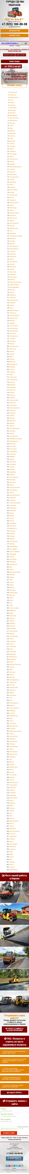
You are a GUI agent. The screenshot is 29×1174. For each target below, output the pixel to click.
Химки (11, 156)
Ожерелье (12, 497)
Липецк (11, 667)
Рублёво (12, 536)
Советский (12, 646)
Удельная (12, 172)
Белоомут (12, 479)
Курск (11, 649)
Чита (10, 698)
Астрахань (12, 710)
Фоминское (12, 508)
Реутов (11, 197)
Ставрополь (13, 682)
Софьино (12, 538)
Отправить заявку (9, 1133)
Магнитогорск (13, 726)
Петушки (12, 626)
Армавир (12, 803)
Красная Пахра (13, 310)
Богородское (13, 364)
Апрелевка (12, 182)
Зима (10, 669)
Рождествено (13, 436)
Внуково (12, 344)
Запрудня (12, 367)
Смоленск (12, 690)
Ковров (11, 818)
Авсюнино (12, 444)
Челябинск (12, 562)
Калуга (11, 639)
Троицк (11, 205)
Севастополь (13, 741)
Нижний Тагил (13, 736)
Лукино (11, 492)
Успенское (12, 505)
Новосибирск (13, 549)
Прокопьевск (13, 751)
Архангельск (13, 657)
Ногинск (11, 143)
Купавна (12, 264)
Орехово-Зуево (14, 213)
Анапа (11, 769)
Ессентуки (12, 834)
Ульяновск (12, 628)
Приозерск (12, 846)
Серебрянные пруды (15, 438)
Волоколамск (13, 190)
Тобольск (12, 744)
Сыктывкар (13, 775)
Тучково (11, 369)
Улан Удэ (12, 685)
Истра (11, 138)
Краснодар (12, 554)
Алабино (12, 469)
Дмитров (12, 131)
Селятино (12, 395)
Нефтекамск (13, 836)
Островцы (12, 410)
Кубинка (12, 279)
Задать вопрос (20, 55)
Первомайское (14, 249)
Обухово (12, 359)
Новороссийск (13, 687)
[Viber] (20, 1166)
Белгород (12, 641)
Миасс (11, 854)
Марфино (12, 456)
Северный (12, 200)
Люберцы (12, 151)
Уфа (10, 567)
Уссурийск (12, 792)
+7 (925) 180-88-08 (14, 24)
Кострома (12, 728)
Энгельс (11, 780)
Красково (12, 390)
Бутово (11, 259)
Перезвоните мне (14, 31)
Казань (11, 585)
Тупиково (12, 290)
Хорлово (12, 467)
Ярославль (12, 590)
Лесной (11, 192)
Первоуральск (13, 782)
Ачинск (11, 800)
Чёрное (11, 149)
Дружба (11, 515)
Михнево (12, 320)
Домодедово (13, 115)
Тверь (11, 598)
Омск (11, 580)
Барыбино (12, 341)
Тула (10, 603)
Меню (26, 43)
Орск (10, 859)
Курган (11, 733)
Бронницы (12, 233)
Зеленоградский (14, 428)
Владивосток (13, 564)
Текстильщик (13, 541)
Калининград (13, 592)
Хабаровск (12, 610)
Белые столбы (13, 400)
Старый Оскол (13, 746)
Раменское (12, 95)
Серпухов (12, 136)
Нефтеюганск (13, 767)
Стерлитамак (13, 785)
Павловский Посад (15, 282)
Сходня (11, 161)
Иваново (12, 677)
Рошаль (11, 392)
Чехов (11, 125)
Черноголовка (13, 326)
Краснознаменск (14, 408)
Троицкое (12, 397)
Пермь (11, 569)
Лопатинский (13, 318)
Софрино (12, 323)
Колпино (12, 790)
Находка (11, 808)
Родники (12, 533)
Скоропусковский (14, 503)
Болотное (12, 672)
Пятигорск (12, 849)
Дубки (11, 356)
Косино (11, 518)
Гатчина (11, 772)
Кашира (11, 225)
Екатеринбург (13, 546)
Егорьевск (12, 215)
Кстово (11, 826)
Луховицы (12, 254)
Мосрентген (13, 528)
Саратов (11, 621)
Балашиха (12, 133)
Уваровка (12, 372)
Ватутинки (12, 482)
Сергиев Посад (14, 118)
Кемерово (12, 659)
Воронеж (12, 574)
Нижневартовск (14, 680)
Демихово (12, 510)
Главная (3, 1137)
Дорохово (12, 420)
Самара (11, 577)
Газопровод (12, 208)
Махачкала (12, 828)
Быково (11, 354)
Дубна (11, 210)
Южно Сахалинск (14, 831)
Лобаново (12, 274)
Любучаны (12, 454)
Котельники (13, 405)
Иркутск (11, 587)
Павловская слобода (15, 236)
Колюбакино (13, 490)
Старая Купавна (14, 285)
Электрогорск (13, 328)
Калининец (12, 110)
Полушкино (13, 526)
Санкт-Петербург (14, 551)
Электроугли (13, 261)
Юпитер (11, 415)
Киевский (12, 238)
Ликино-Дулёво (14, 315)
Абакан (11, 762)
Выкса (11, 823)
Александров (13, 844)
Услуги (14, 1137)
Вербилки (12, 385)
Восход (11, 485)
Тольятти (12, 713)
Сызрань (12, 862)
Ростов (11, 582)
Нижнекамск (13, 798)
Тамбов (11, 692)
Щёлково (12, 141)
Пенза (11, 662)
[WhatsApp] (22, 1166)
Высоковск (12, 446)
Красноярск (13, 559)
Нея (10, 759)
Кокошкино (13, 449)
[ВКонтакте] (7, 1166)
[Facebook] (9, 1166)
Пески (11, 100)
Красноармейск (14, 287)
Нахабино (12, 241)
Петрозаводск (13, 636)
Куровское (12, 313)
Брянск (11, 674)
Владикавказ (13, 869)
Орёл (10, 718)
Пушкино (12, 146)
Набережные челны (15, 731)
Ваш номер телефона (7, 1114)
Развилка (12, 500)
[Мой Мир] (14, 1166)
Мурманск (12, 739)
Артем (11, 805)
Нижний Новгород (14, 572)
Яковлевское (13, 379)
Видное (11, 220)
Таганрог (12, 867)
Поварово (12, 387)
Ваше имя (3, 1109)
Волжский (12, 787)
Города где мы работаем (14, 1139)
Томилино (12, 413)
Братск (11, 857)
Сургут (11, 600)
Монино (11, 459)
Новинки (12, 169)
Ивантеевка (13, 174)
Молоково (12, 349)
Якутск (11, 864)
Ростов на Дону (14, 608)
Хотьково (12, 251)
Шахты (11, 749)
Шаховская (12, 256)
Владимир (12, 654)
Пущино (11, 433)
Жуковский (12, 107)
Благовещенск (13, 703)
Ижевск (11, 618)
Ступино (11, 179)
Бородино (12, 302)
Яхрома (11, 351)
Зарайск (11, 423)
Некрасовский (13, 300)
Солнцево (12, 338)
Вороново (12, 403)
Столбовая (12, 464)
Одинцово (12, 113)
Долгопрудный (14, 223)
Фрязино (12, 243)
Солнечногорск (14, 177)
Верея (11, 374)
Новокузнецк (13, 631)
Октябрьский (13, 195)
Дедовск (12, 418)
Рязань (11, 644)
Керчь (11, 841)
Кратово (12, 102)
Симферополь (13, 716)
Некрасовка (13, 377)
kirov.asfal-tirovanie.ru (9, 43)
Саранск (11, 705)
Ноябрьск (12, 839)
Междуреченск (14, 821)
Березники (12, 795)
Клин (10, 128)
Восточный (12, 272)
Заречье (11, 426)
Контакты (25, 1137)
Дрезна (11, 513)
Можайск (12, 164)
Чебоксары (12, 651)
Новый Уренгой (14, 708)
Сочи (10, 700)
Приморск (12, 757)
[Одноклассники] (12, 1166)
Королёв (12, 187)
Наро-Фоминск (13, 246)
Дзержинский (13, 228)
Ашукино (12, 382)
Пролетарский (13, 331)
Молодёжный (13, 336)
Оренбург (12, 623)
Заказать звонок (9, 55)
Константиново (14, 346)
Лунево (11, 521)
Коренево (12, 431)
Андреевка (12, 472)
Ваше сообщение (5, 1119)
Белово (11, 810)
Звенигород (13, 277)
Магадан (12, 777)
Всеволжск (12, 723)
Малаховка (12, 267)
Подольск (12, 105)
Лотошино (12, 333)
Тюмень (11, 556)
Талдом (11, 305)
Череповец (12, 695)
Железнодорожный (15, 166)
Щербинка (12, 295)
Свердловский (13, 97)
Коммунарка (13, 451)
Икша (11, 308)
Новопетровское (14, 495)
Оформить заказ (14, 35)
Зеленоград (13, 154)
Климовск (12, 297)
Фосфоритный (13, 441)
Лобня (11, 184)
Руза (10, 231)
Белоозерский (13, 477)
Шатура (11, 292)
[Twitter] (17, 1166)
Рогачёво (12, 531)
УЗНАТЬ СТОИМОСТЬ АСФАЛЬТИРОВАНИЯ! (14, 1029)
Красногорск (13, 218)
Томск (11, 605)
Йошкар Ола (13, 754)
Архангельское (14, 202)
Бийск (11, 851)
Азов (10, 816)
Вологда (11, 595)
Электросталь (13, 159)
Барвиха (12, 474)
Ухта (10, 813)
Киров (11, 613)
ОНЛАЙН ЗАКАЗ (14, 85)
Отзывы (19, 1137)
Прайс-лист (9, 1137)
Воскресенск (13, 120)
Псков (11, 721)
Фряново (12, 544)
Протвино (12, 361)
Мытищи (12, 123)
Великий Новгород (15, 664)
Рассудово (12, 462)
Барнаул (11, 633)
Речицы (11, 269)
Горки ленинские (14, 487)
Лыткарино (12, 523)
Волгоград (12, 615)
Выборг (11, 764)
